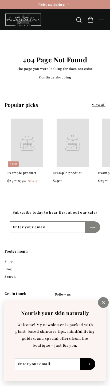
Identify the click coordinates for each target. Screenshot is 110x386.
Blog (8, 269)
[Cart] (90, 20)
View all (98, 105)
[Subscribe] (87, 364)
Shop (9, 261)
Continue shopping (55, 77)
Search (10, 276)
